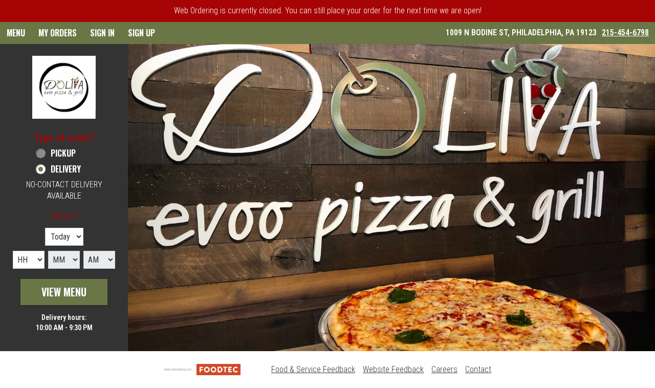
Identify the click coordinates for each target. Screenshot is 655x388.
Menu (16, 33)
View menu (63, 291)
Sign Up (141, 33)
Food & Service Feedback (313, 369)
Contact (478, 369)
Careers (444, 369)
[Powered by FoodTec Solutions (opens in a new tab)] (202, 369)
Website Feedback (393, 369)
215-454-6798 (625, 32)
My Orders (57, 33)
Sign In (102, 33)
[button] (64, 87)
